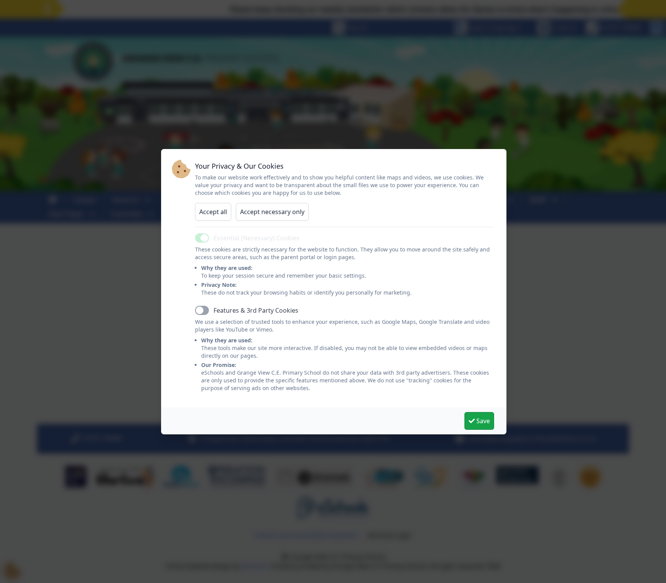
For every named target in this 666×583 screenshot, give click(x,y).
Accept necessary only (272, 212)
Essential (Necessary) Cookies (256, 238)
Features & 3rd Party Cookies (256, 310)
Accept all (213, 212)
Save (482, 421)
